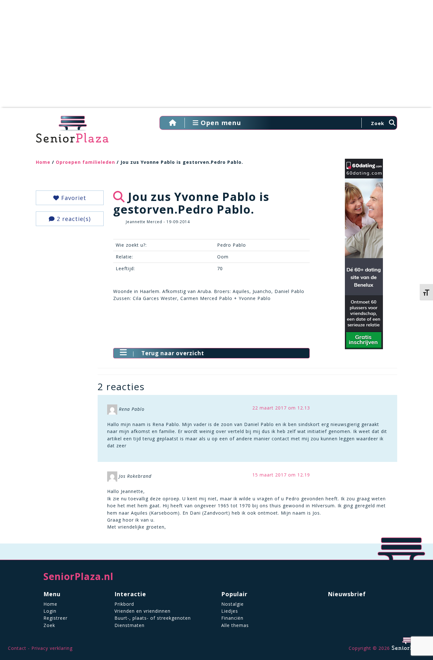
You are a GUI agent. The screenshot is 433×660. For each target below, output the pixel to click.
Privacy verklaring (52, 648)
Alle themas (235, 625)
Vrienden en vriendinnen (142, 611)
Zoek (49, 625)
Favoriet (72, 198)
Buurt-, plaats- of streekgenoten (152, 618)
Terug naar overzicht (172, 353)
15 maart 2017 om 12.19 (281, 475)
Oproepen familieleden (85, 162)
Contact (17, 648)
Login (49, 611)
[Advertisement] (216, 57)
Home (43, 162)
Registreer (55, 618)
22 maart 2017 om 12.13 (281, 408)
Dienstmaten (129, 625)
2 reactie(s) (73, 219)
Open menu (220, 122)
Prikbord (124, 604)
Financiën (232, 618)
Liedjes (229, 611)
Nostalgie (232, 604)
